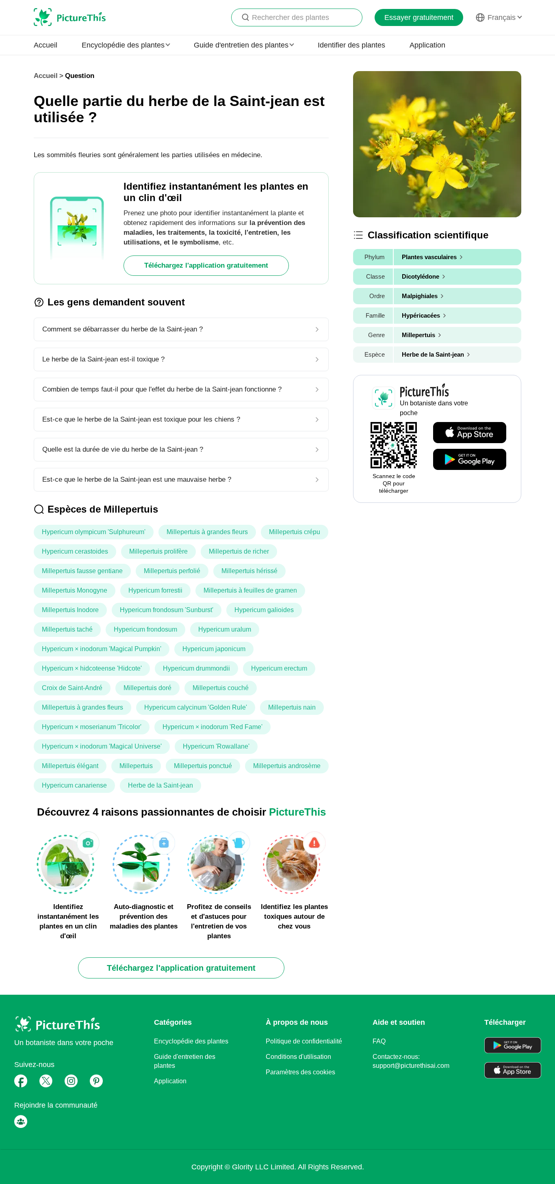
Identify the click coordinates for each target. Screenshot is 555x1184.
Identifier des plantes (351, 45)
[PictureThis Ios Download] (469, 433)
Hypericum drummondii (196, 668)
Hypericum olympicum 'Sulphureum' (93, 531)
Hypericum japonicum (213, 648)
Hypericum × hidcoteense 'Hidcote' (92, 668)
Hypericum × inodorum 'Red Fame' (212, 726)
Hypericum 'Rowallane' (216, 746)
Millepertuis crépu (294, 531)
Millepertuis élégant (70, 765)
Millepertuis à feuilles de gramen (250, 590)
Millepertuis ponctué (203, 765)
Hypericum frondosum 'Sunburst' (166, 609)
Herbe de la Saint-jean (160, 785)
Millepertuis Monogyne (74, 590)
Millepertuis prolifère (158, 551)
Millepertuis (136, 765)
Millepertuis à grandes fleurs (207, 531)
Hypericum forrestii (155, 590)
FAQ (379, 1041)
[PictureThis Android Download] (469, 460)
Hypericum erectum (279, 668)
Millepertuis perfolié (172, 570)
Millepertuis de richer (239, 551)
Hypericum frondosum (145, 629)
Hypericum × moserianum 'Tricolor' (91, 726)
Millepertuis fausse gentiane (82, 570)
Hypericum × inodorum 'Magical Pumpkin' (101, 648)
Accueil (45, 45)
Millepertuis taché (67, 629)
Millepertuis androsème (287, 765)
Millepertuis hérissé (249, 570)
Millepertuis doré (147, 687)
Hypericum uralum (224, 629)
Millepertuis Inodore (70, 609)
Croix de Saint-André (72, 687)
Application (427, 45)
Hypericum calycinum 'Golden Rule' (195, 707)
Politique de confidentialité (304, 1041)
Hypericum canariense (74, 785)
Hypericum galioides (264, 609)
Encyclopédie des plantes (191, 1041)
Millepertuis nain (292, 707)
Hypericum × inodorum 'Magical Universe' (102, 746)
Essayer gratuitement (418, 17)
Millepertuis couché (221, 687)
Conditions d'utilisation (298, 1056)
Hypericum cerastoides (75, 551)
